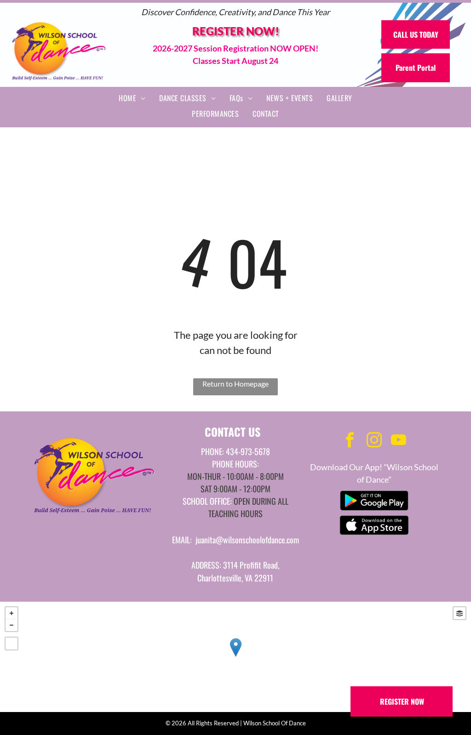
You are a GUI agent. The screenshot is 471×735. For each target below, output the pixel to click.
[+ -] (235, 657)
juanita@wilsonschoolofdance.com (247, 540)
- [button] (11, 625)
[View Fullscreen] (11, 644)
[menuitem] (132, 98)
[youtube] (398, 441)
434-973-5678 (248, 451)
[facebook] (349, 441)
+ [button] (11, 613)
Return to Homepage (235, 383)
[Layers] (459, 613)
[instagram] (373, 441)
